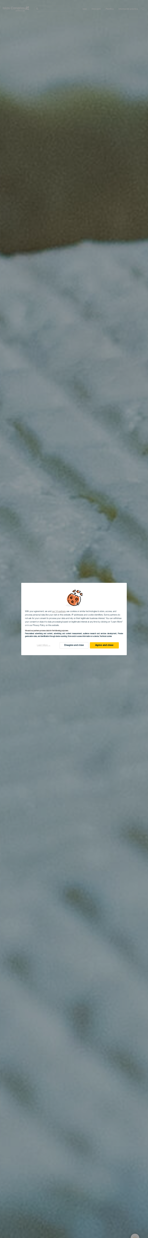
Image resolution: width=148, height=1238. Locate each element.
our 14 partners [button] (59, 611)
